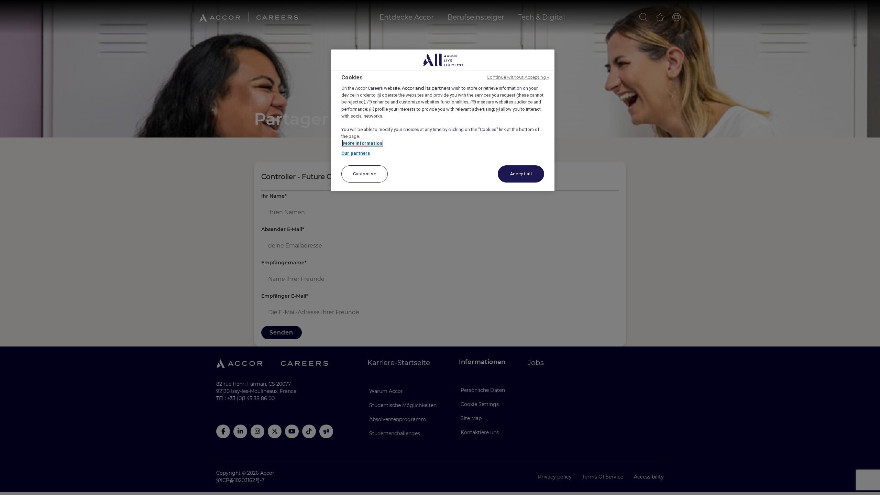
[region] (442, 120)
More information (362, 143)
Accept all (521, 173)
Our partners (355, 153)
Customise (364, 173)
